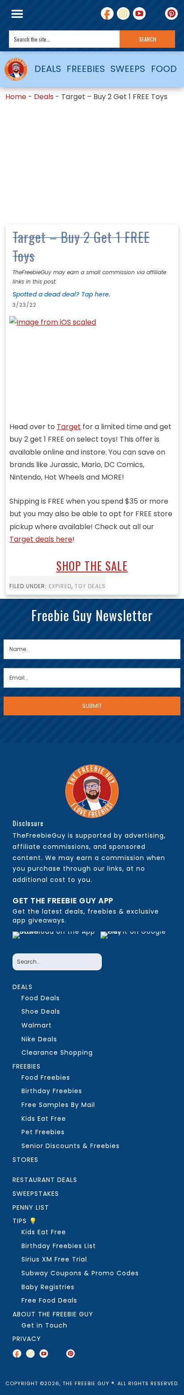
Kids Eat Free (43, 1118)
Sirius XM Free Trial (54, 1259)
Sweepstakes (36, 1193)
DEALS (47, 69)
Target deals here (40, 539)
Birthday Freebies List (58, 1245)
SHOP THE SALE (92, 565)
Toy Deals (90, 586)
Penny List (31, 1207)
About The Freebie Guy (53, 1314)
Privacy (27, 1338)
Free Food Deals (49, 1300)
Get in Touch (44, 1325)
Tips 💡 (25, 1220)
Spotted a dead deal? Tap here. (61, 294)
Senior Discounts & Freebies (70, 1145)
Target (69, 427)
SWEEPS (127, 69)
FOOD (164, 69)
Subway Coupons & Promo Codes (80, 1273)
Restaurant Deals (45, 1179)
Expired (60, 586)
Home (15, 97)
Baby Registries (48, 1286)
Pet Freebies (43, 1132)
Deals (44, 97)
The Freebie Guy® (15, 69)
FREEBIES (86, 69)
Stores (25, 1159)
